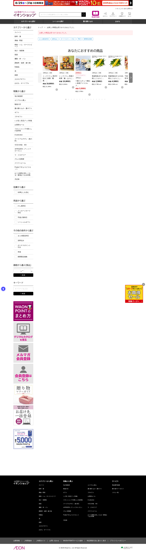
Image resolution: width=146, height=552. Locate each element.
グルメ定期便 (19, 159)
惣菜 (16, 54)
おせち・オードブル (22, 83)
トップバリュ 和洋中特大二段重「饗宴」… (50, 78)
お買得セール (19, 125)
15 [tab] (104, 99)
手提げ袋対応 (22, 217)
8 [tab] (85, 99)
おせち (117, 21)
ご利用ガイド (40, 540)
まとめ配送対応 (44, 39)
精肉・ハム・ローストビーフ (23, 45)
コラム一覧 (115, 492)
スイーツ (18, 32)
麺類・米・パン (20, 59)
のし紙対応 (22, 206)
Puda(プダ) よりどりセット (23, 168)
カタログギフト (20, 79)
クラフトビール (20, 163)
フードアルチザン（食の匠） (23, 140)
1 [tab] (65, 99)
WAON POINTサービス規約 (73, 540)
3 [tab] (71, 99)
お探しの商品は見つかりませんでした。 (61, 27)
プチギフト (19, 116)
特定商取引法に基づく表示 (96, 540)
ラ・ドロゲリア (20, 155)
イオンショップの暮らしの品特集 (23, 130)
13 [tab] (99, 99)
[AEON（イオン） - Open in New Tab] (18, 548)
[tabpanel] (51, 73)
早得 (79, 39)
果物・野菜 (19, 40)
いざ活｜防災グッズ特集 (23, 120)
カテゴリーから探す (28, 21)
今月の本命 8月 (21, 145)
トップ (40, 27)
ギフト (17, 112)
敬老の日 (18, 104)
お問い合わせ (54, 540)
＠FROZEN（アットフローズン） (23, 150)
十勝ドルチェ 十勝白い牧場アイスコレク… (82, 83)
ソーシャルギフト (24, 222)
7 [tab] (82, 99)
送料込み (55, 39)
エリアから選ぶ (20, 100)
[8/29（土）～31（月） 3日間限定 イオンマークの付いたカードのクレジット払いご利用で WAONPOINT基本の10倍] (73, 3)
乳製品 (17, 67)
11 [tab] (93, 99)
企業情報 (16, 540)
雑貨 (16, 75)
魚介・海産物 (19, 50)
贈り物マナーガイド (118, 488)
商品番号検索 (116, 485)
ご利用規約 (28, 540)
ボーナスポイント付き (68, 39)
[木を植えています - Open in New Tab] (127, 548)
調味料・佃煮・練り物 (22, 63)
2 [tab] (68, 99)
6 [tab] (79, 99)
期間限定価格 (88, 39)
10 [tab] (90, 99)
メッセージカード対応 (24, 211)
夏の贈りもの (88, 21)
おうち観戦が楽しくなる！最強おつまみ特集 (22, 174)
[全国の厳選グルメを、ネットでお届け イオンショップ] (24, 14)
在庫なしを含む (23, 192)
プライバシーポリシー (118, 540)
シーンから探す (58, 21)
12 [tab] (96, 99)
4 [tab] (74, 99)
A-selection (19, 135)
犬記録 (17, 179)
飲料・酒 (18, 36)
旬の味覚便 (19, 96)
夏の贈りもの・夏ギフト (23, 108)
